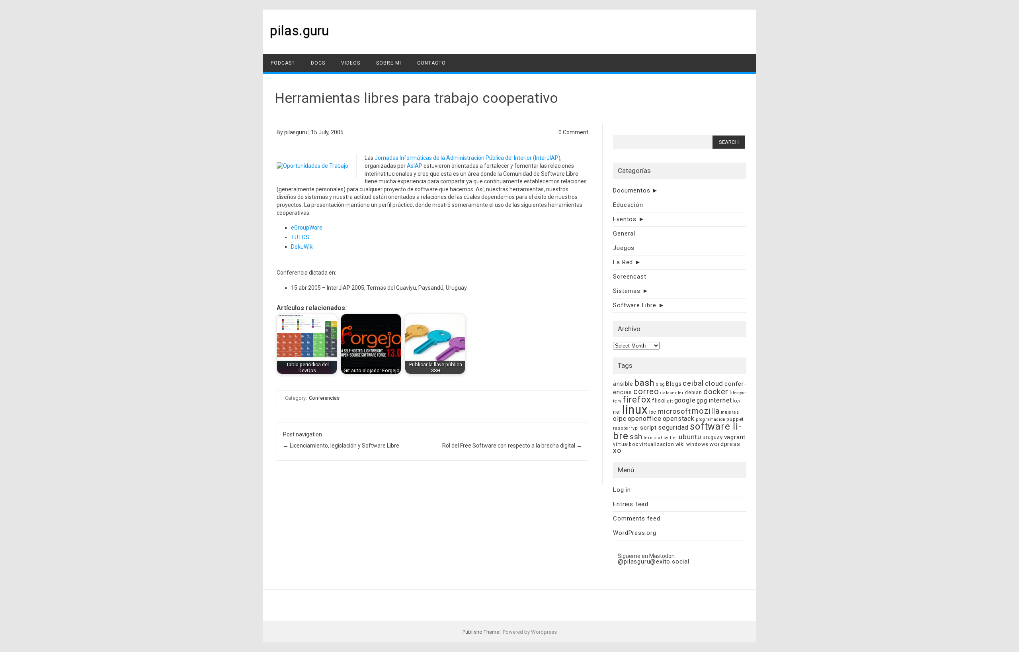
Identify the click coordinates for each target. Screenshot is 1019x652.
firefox (637, 400)
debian (693, 392)
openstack (679, 418)
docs (318, 63)
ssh (636, 436)
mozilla (706, 411)
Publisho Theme (481, 632)
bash (644, 383)
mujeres (730, 412)
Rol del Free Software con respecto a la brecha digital (512, 445)
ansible (623, 384)
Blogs (673, 384)
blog (660, 384)
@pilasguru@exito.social (653, 561)
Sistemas (626, 291)
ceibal (693, 383)
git (670, 401)
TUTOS (300, 237)
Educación (628, 204)
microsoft (674, 411)
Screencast (629, 276)
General (624, 233)
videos (350, 63)
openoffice (645, 418)
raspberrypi (626, 428)
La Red (623, 262)
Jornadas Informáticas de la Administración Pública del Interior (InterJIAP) (467, 158)
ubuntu (690, 437)
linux (635, 409)
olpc (619, 418)
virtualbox (625, 444)
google (685, 400)
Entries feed (630, 504)
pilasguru (295, 132)
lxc (652, 412)
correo (646, 391)
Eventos (624, 219)
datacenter (672, 392)
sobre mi (388, 63)
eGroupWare (306, 227)
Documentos (631, 190)
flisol (659, 400)
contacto (431, 63)
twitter (671, 437)
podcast (283, 63)
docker (715, 391)
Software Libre (634, 305)
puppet (735, 419)
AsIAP (414, 166)
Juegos (623, 247)
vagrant (735, 437)
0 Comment (573, 132)
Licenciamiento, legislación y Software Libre (341, 445)
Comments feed (636, 518)
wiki (680, 444)
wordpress (724, 444)
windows (697, 444)
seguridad (673, 427)
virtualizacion (656, 444)
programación (711, 419)
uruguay (713, 437)
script (648, 427)
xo (617, 450)
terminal (653, 437)
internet (720, 400)
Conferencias (324, 398)
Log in (622, 489)
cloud (714, 383)
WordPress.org (634, 532)
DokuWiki (302, 247)
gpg (702, 400)
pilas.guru (299, 30)
